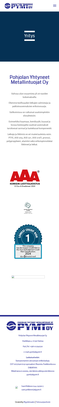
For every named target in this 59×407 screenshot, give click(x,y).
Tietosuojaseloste (43, 402)
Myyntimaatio (29, 402)
